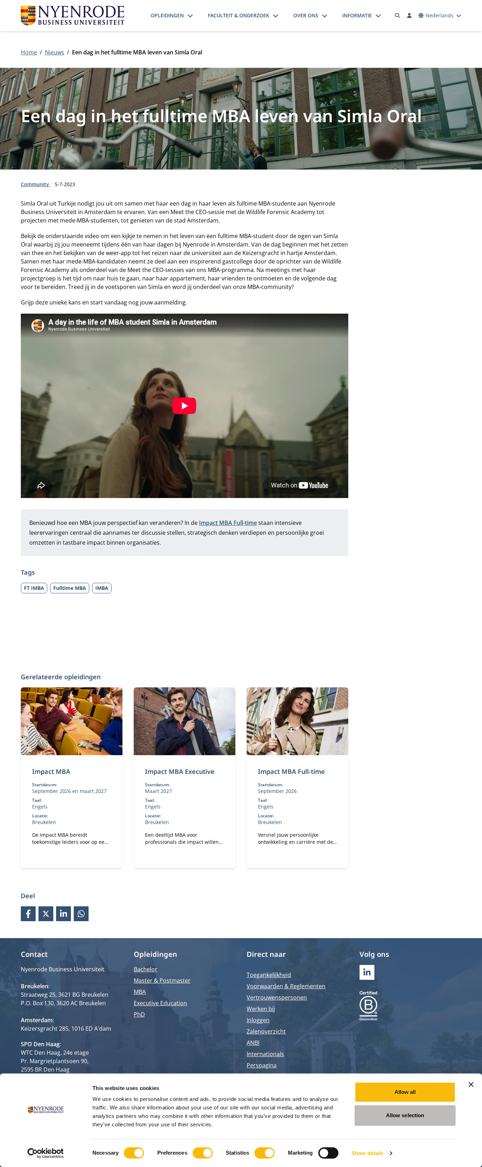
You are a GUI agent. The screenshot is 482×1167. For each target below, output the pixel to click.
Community (35, 184)
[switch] (203, 1153)
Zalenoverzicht (266, 1031)
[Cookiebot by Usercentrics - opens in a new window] (46, 1153)
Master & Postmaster (162, 980)
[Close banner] (471, 1084)
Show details (367, 1153)
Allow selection (405, 1115)
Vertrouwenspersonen (277, 997)
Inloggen (258, 1020)
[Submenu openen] (190, 15)
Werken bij (261, 1009)
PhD (139, 1014)
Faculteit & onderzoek (238, 15)
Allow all (405, 1092)
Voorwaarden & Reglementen (286, 986)
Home (29, 52)
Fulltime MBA (69, 588)
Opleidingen (167, 15)
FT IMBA (34, 588)
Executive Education (160, 1003)
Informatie (357, 15)
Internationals (265, 1054)
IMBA (101, 588)
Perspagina (262, 1065)
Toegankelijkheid (269, 975)
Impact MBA (51, 771)
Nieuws (54, 52)
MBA (140, 992)
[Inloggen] (409, 15)
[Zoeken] (397, 15)
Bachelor (145, 969)
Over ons (305, 15)
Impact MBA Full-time (291, 771)
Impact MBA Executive (180, 771)
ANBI (253, 1043)
